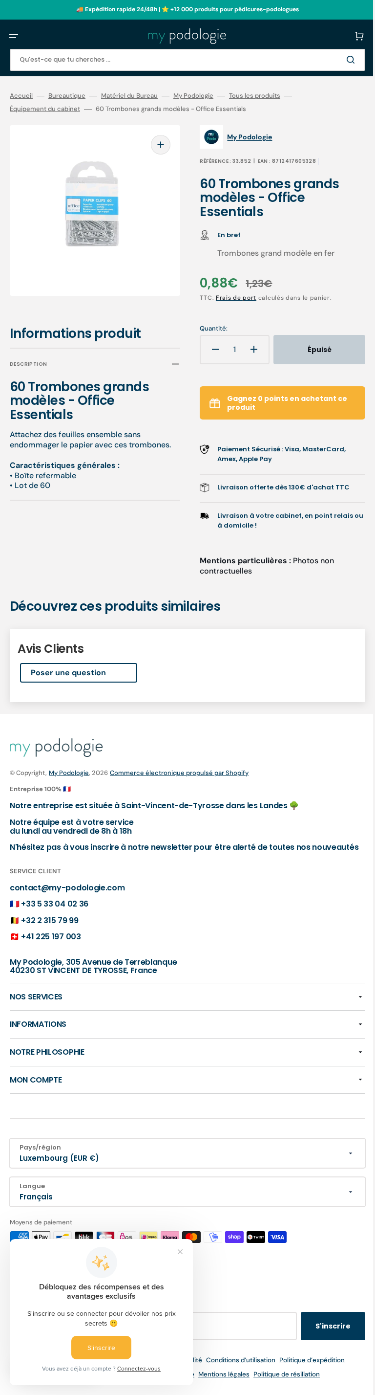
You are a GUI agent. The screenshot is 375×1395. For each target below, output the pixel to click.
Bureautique (66, 96)
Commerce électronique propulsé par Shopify (179, 773)
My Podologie (193, 96)
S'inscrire (318, 1335)
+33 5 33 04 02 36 (54, 912)
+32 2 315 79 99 (49, 928)
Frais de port (229, 298)
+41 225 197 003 (51, 945)
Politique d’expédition (304, 1369)
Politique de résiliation (279, 1383)
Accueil (21, 96)
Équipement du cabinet (45, 109)
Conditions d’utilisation (233, 1369)
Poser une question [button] (68, 672)
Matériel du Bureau (129, 96)
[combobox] (180, 60)
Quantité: (207, 328)
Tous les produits (254, 96)
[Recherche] (338, 59)
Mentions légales (216, 1383)
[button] (13, 36)
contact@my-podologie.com (67, 896)
